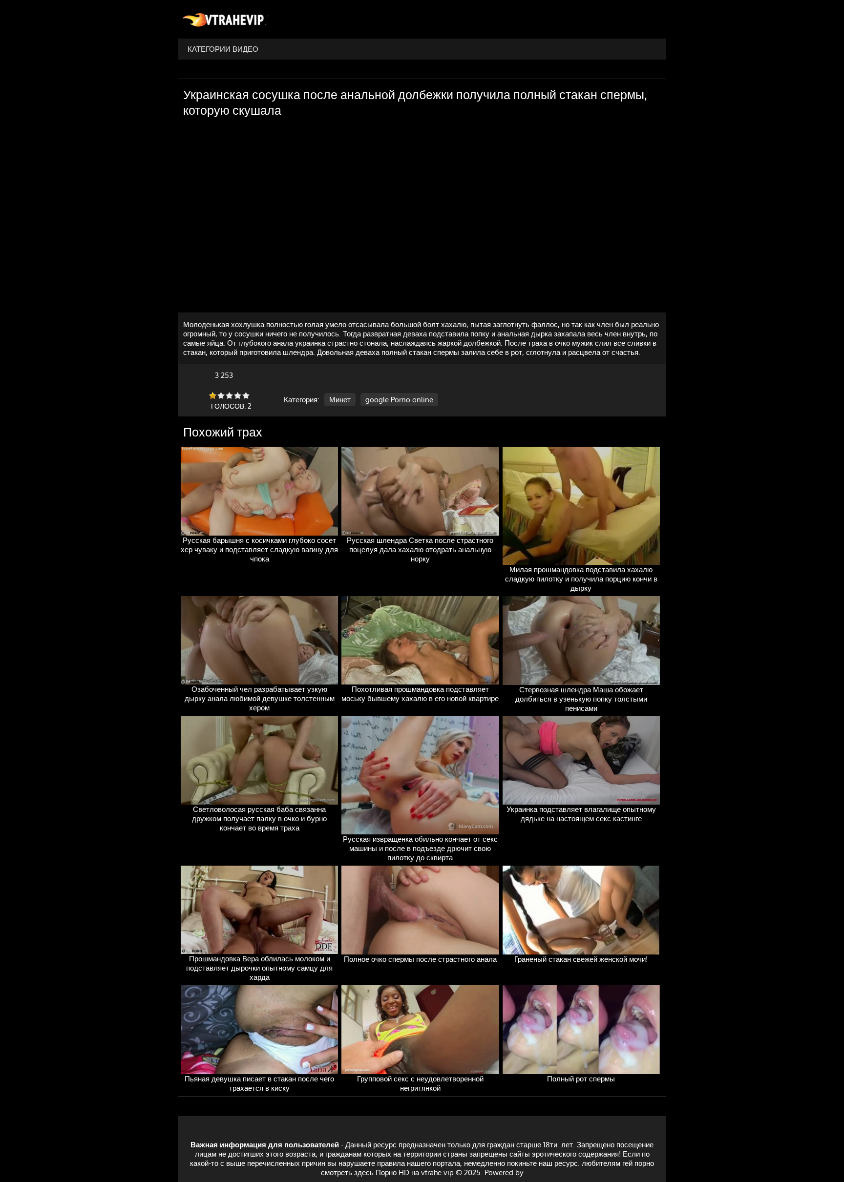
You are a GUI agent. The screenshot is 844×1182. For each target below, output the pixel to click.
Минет (340, 399)
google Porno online (399, 399)
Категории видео (223, 49)
